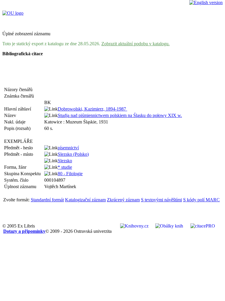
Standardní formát (47, 199)
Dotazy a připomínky (24, 231)
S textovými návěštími (161, 199)
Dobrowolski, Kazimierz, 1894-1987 (92, 108)
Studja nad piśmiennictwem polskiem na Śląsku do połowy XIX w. (120, 115)
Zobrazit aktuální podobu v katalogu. (135, 43)
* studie (65, 167)
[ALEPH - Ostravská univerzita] (12, 13)
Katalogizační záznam (85, 199)
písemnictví (68, 147)
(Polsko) (73, 154)
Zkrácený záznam (123, 199)
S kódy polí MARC (201, 199)
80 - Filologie (70, 173)
